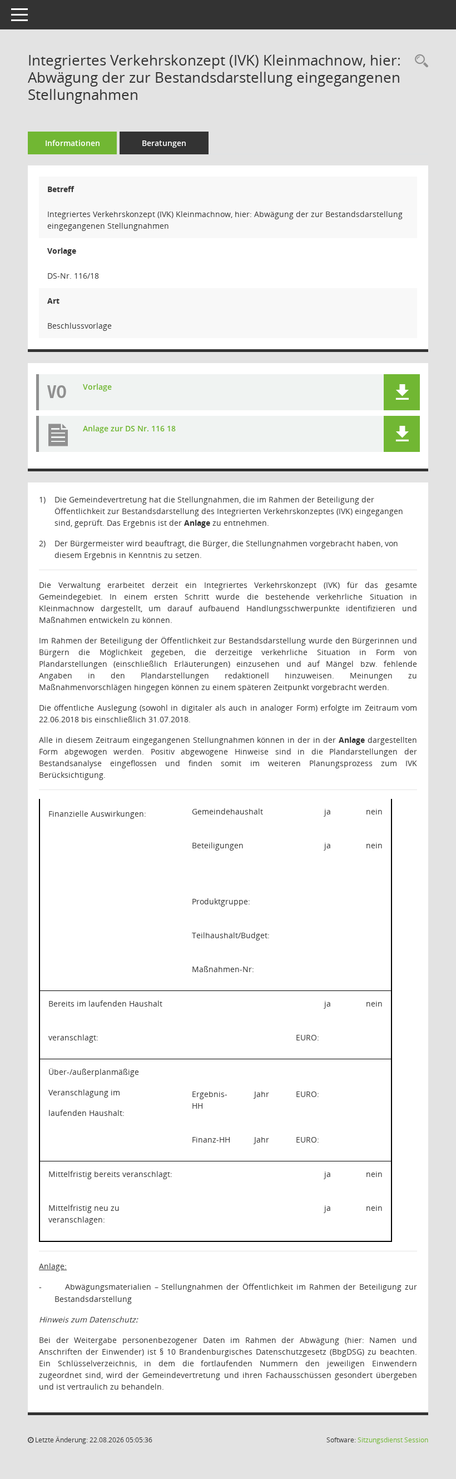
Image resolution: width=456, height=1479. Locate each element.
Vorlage (97, 387)
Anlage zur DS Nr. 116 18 (129, 429)
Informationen (72, 143)
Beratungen (164, 143)
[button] (402, 392)
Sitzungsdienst (393, 1440)
